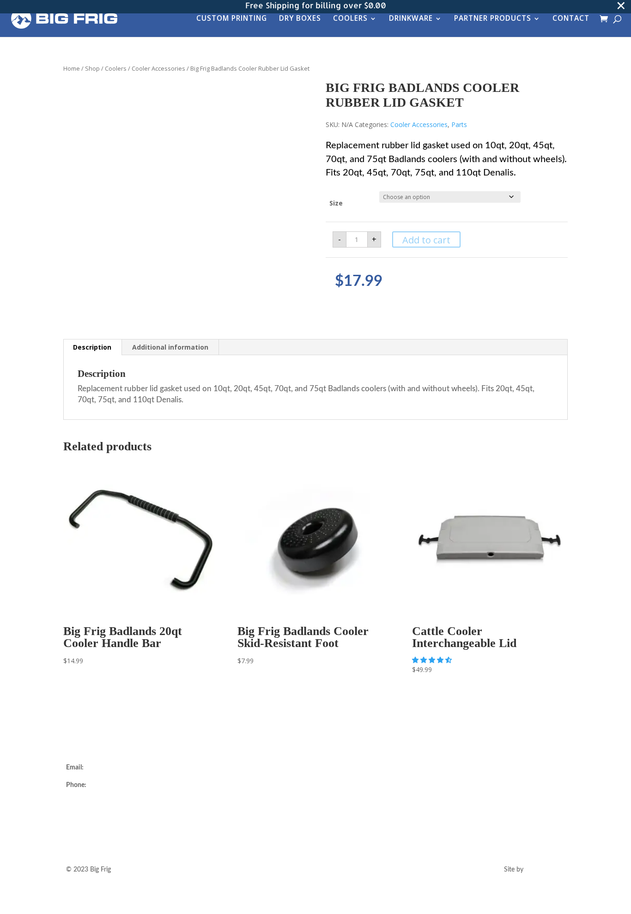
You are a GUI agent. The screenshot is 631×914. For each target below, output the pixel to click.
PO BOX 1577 (86, 813)
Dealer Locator (218, 767)
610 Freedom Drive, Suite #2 (107, 802)
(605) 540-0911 (110, 785)
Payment (341, 800)
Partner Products (492, 19)
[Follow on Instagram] (468, 783)
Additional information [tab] (170, 347)
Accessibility (346, 833)
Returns (340, 778)
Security (340, 811)
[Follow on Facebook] (486, 783)
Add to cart (426, 240)
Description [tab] (92, 347)
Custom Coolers (220, 778)
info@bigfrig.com (109, 767)
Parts (459, 124)
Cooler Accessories (158, 68)
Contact (570, 19)
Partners (209, 811)
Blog (204, 833)
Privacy (339, 822)
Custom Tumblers (223, 790)
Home (71, 68)
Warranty (342, 790)
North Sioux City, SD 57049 (106, 824)
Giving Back (214, 822)
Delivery (340, 767)
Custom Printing (231, 19)
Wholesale (212, 800)
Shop (92, 68)
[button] (433, 659)
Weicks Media (545, 869)
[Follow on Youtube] (505, 783)
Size (336, 203)
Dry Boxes (300, 19)
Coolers (350, 19)
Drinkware (411, 19)
